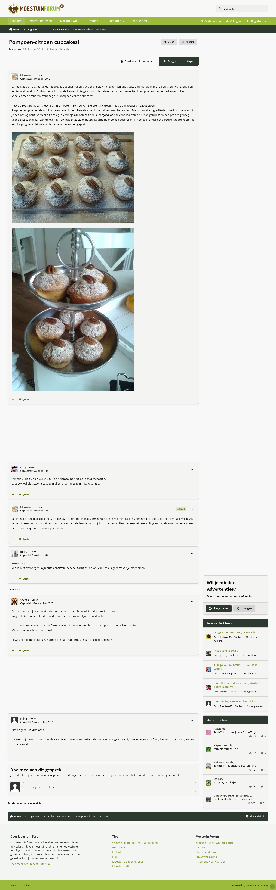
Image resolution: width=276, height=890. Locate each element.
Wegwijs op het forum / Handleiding (135, 843)
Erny (23, 467)
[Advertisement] (120, 433)
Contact (200, 847)
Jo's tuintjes (229, 782)
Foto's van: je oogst (226, 650)
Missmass (15, 49)
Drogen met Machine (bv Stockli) (234, 632)
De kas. (218, 779)
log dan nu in (117, 775)
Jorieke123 (226, 637)
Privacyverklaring (206, 857)
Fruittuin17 (226, 706)
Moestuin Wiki (121, 866)
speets (24, 600)
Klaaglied (219, 728)
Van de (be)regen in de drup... (233, 795)
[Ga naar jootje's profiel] (208, 653)
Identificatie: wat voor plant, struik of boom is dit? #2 (237, 685)
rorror (217, 749)
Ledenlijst (118, 852)
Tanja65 (218, 732)
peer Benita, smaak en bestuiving (235, 701)
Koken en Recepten (59, 49)
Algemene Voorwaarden (211, 861)
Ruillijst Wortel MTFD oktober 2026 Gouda (235, 667)
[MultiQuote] (12, 400)
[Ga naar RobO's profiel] (14, 553)
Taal (12, 885)
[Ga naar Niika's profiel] (14, 720)
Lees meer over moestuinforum (30, 864)
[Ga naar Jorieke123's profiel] (208, 636)
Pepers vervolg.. (224, 745)
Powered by (250, 885)
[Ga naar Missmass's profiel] (14, 76)
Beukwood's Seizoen (240, 799)
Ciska (223, 673)
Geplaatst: (242, 655)
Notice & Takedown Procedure (215, 843)
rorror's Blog (231, 749)
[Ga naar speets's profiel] (14, 601)
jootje (223, 655)
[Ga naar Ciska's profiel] (208, 669)
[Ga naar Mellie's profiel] (208, 687)
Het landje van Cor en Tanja (241, 732)
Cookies (26, 885)
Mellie (223, 691)
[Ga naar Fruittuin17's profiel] (208, 704)
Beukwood (220, 799)
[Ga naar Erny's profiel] (14, 469)
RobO (23, 552)
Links (115, 857)
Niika (23, 718)
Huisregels (119, 847)
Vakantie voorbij (224, 762)
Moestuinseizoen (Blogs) (127, 861)
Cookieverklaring (206, 852)
